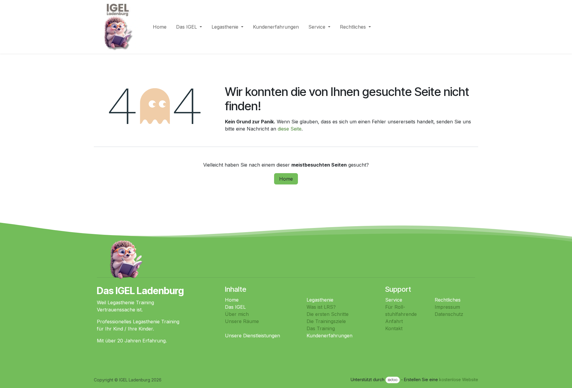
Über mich (237, 314)
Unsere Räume (242, 321)
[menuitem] (159, 27)
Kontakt (393, 328)
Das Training (321, 328)
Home (286, 179)
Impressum (447, 307)
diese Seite (289, 129)
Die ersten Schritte (328, 314)
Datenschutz (449, 314)
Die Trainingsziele (326, 321)
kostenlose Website (458, 379)
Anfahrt (394, 321)
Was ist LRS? (321, 307)
